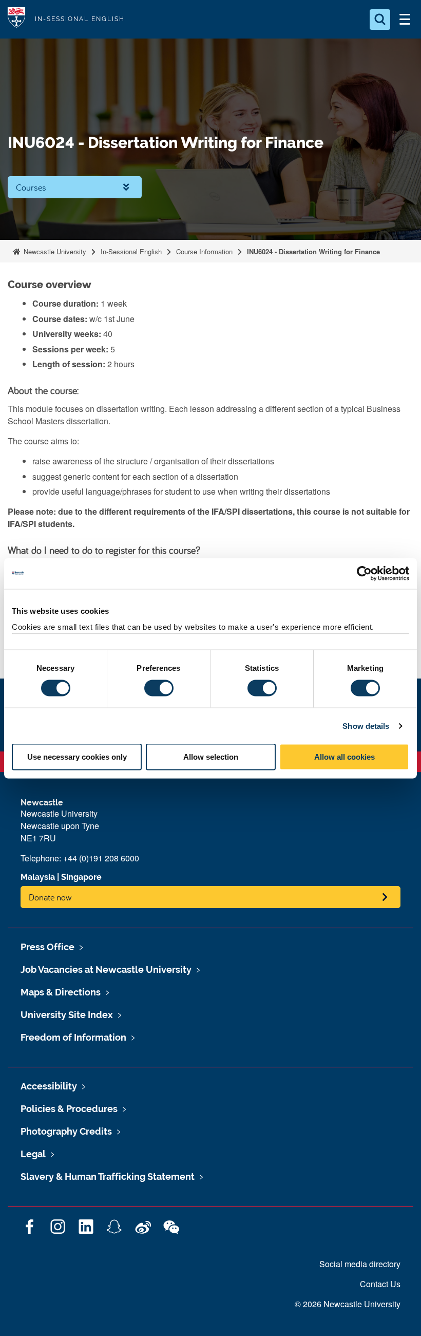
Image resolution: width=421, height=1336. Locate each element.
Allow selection (210, 756)
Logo (16, 19)
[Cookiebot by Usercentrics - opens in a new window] (364, 573)
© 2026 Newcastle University (347, 1304)
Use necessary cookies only (77, 756)
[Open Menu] (404, 19)
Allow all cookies (344, 756)
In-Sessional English (131, 251)
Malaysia (38, 877)
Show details (365, 725)
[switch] (159, 688)
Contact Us (380, 1284)
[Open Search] (380, 19)
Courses (31, 187)
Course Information (204, 251)
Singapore (81, 877)
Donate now (50, 897)
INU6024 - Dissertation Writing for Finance (313, 251)
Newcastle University (54, 251)
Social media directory (359, 1264)
